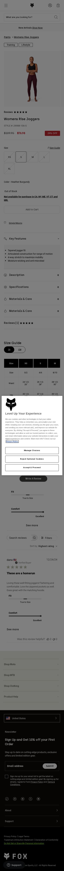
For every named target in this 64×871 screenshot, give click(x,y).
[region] (32, 435)
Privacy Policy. (12, 442)
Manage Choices (32, 450)
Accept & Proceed (32, 467)
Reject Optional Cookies (32, 459)
